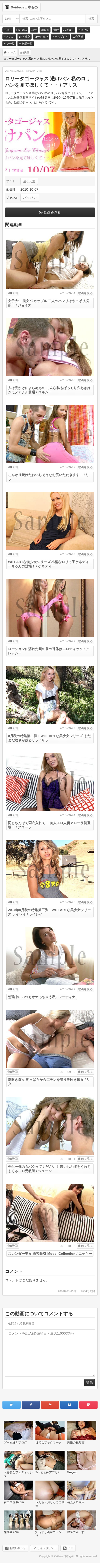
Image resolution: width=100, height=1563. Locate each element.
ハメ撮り (68, 29)
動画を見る (52, 212)
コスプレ (83, 29)
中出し (8, 29)
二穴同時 (78, 36)
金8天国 (29, 181)
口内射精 (21, 29)
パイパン (9, 36)
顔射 (34, 29)
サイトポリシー (46, 1548)
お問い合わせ (18, 1548)
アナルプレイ (60, 36)
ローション (41, 36)
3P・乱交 (24, 36)
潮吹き (45, 29)
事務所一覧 (25, 43)
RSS (70, 1548)
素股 (56, 29)
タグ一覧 (9, 43)
